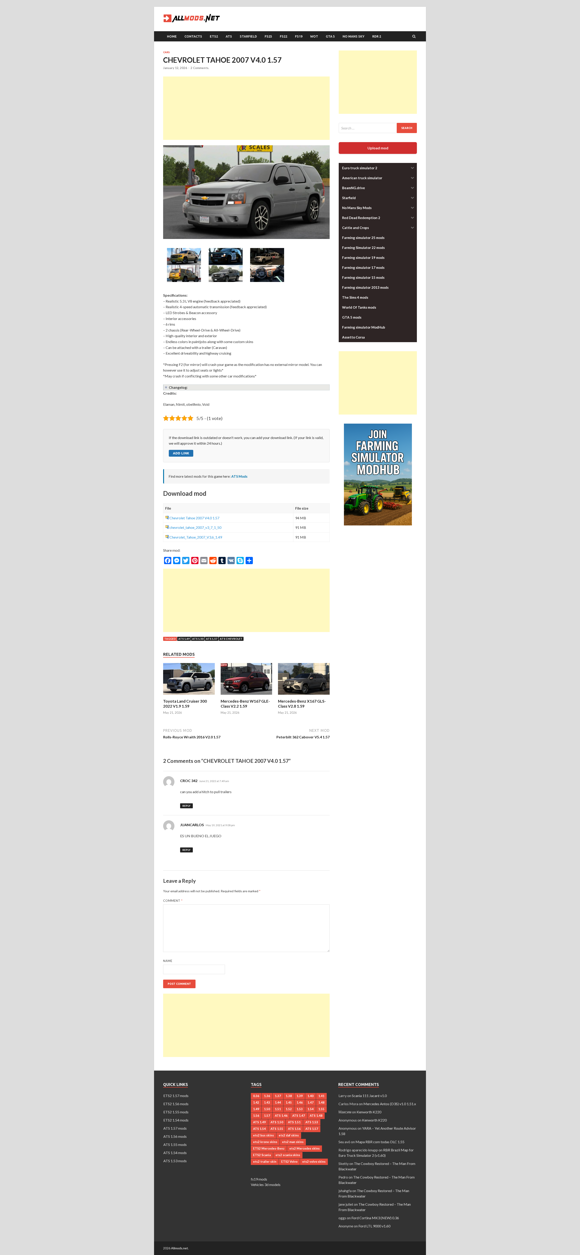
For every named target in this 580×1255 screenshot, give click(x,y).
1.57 (267, 1115)
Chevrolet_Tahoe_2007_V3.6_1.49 (195, 537)
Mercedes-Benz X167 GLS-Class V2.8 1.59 (302, 704)
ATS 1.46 (281, 1115)
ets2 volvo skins (314, 1161)
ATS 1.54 (259, 1129)
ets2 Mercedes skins (304, 1148)
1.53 (300, 1109)
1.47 (310, 1102)
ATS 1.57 (211, 638)
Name (167, 961)
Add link (181, 453)
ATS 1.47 (298, 1115)
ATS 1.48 (316, 1115)
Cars (166, 52)
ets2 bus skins (263, 1135)
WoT (314, 36)
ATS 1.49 (184, 638)
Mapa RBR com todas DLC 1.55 (379, 1142)
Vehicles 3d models (265, 1184)
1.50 (267, 1109)
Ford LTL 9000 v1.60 (374, 1226)
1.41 (321, 1096)
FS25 (268, 36)
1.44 (278, 1102)
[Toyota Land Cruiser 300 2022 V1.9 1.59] (189, 696)
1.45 (289, 1102)
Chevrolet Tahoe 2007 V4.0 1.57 (194, 518)
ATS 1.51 (294, 1122)
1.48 (321, 1102)
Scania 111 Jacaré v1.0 (369, 1095)
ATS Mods (239, 476)
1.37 (278, 1096)
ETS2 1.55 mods (175, 1112)
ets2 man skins (293, 1142)
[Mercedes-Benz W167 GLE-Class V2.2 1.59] (246, 696)
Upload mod (377, 148)
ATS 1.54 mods (175, 1152)
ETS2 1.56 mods (175, 1104)
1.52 (289, 1109)
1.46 (300, 1102)
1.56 (256, 1115)
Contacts (193, 36)
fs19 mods (259, 1179)
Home (172, 36)
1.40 (310, 1096)
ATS (229, 36)
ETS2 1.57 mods (175, 1095)
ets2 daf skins (289, 1135)
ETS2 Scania (262, 1155)
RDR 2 (376, 36)
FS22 (283, 36)
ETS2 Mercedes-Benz (269, 1148)
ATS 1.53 (311, 1122)
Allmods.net (179, 1248)
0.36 (256, 1096)
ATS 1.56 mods (175, 1136)
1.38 (289, 1096)
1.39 (300, 1096)
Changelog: (178, 387)
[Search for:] (378, 128)
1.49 (256, 1109)
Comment (173, 900)
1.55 (321, 1109)
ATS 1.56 (294, 1129)
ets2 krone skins (265, 1142)
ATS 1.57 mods (175, 1128)
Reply (186, 805)
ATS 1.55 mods (175, 1144)
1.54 (310, 1109)
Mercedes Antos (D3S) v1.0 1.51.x (389, 1104)
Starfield (248, 36)
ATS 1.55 (277, 1129)
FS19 (298, 36)
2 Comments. (200, 68)
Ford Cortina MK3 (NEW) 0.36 (375, 1218)
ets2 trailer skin (264, 1161)
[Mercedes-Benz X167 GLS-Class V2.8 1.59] (304, 696)
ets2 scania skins (288, 1155)
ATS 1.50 (197, 638)
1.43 (267, 1102)
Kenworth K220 (369, 1112)
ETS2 (214, 36)
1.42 (256, 1102)
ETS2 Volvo (289, 1161)
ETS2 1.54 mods (175, 1120)
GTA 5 (330, 36)
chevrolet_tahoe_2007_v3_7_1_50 (195, 527)
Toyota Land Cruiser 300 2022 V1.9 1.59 (185, 704)
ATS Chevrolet (231, 638)
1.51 (278, 1109)
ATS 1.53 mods (175, 1161)
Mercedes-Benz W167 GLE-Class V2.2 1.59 (245, 704)
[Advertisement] (246, 108)
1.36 (267, 1096)
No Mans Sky (354, 36)
